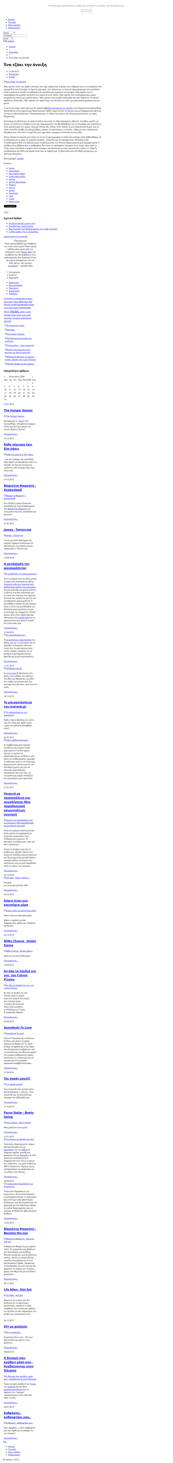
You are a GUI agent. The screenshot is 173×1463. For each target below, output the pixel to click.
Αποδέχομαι (86, 11)
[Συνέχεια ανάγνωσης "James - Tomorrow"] (13, 535)
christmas (9, 298)
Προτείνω (13, 52)
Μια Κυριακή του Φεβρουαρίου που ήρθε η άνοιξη (33, 229)
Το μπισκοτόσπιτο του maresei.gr (18, 704)
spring (12, 179)
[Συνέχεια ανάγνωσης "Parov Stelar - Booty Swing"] (17, 1122)
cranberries (23, 617)
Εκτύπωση (14, 74)
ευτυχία (12, 673)
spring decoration (17, 182)
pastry (23, 311)
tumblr (20, 158)
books (12, 190)
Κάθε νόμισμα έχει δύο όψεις (18, 446)
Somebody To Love (18, 1027)
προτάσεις (13, 265)
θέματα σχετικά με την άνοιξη (58, 108)
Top (4, 1441)
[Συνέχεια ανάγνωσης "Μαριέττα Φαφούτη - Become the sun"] (20, 1241)
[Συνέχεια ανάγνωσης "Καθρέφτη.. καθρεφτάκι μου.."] (18, 1423)
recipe (7, 315)
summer (8, 318)
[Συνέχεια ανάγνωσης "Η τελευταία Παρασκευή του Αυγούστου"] (20, 1186)
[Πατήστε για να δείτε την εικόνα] (15, 81)
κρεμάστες (9, 1149)
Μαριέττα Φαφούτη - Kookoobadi (20, 487)
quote (28, 311)
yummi (7, 321)
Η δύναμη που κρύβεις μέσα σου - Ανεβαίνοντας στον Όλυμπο (18, 1364)
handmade (22, 304)
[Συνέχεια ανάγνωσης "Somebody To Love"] (14, 1033)
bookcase (13, 193)
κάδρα (24, 1149)
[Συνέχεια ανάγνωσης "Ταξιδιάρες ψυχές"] (13, 668)
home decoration (17, 176)
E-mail (12, 77)
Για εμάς (12, 22)
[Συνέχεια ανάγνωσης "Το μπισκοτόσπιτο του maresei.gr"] (20, 715)
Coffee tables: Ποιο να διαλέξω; (24, 231)
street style (21, 315)
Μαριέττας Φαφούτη (17, 508)
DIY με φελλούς (15, 1326)
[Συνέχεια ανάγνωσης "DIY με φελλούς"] (12, 1332)
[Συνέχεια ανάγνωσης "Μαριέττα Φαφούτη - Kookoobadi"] (20, 498)
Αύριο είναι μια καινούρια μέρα (16, 902)
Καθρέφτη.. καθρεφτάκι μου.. (17, 1415)
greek (14, 304)
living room (14, 201)
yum (29, 318)
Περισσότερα (86, 13)
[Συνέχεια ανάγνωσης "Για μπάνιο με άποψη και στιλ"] (19, 1139)
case (11, 196)
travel (24, 318)
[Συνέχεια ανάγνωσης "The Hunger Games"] (14, 416)
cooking (18, 298)
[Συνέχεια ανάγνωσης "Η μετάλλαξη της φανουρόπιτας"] (20, 573)
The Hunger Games (18, 410)
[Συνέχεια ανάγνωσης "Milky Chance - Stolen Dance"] (18, 951)
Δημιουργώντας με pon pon (22, 223)
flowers (12, 184)
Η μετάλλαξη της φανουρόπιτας (17, 566)
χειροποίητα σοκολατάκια (18, 639)
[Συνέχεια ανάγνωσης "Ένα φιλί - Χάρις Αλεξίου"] (16, 877)
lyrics (7, 311)
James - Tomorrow (17, 529)
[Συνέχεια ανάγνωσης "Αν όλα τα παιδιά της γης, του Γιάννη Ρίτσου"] (20, 988)
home (11, 168)
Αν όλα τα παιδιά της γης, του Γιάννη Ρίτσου (20, 975)
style (28, 315)
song (13, 315)
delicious (24, 301)
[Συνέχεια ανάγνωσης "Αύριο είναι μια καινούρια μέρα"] (20, 910)
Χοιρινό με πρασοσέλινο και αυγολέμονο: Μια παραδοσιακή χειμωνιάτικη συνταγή (17, 803)
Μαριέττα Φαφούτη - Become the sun (20, 1231)
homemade (25, 307)
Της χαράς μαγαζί (17, 1078)
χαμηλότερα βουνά (13, 1389)
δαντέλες (24, 1155)
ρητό (21, 421)
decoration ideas (17, 173)
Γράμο (33, 1384)
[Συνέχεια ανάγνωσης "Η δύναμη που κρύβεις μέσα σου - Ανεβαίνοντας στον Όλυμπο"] (20, 1379)
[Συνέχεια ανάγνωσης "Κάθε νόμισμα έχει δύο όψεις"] (19, 454)
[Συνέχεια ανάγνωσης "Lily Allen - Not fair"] (13, 1295)
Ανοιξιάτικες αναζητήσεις (21, 226)
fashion (7, 304)
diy (30, 301)
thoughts (16, 318)
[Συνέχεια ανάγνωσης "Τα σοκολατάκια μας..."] (15, 635)
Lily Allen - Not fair (18, 1289)
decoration (14, 171)
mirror (12, 187)
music (15, 311)
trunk (11, 198)
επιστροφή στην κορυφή (15, 236)
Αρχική (11, 19)
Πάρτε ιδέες (26, 252)
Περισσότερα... (11, 434)
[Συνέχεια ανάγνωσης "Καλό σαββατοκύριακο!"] (16, 740)
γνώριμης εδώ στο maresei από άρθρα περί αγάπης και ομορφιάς (20, 585)
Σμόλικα (11, 1386)
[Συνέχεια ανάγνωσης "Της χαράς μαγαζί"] (13, 1084)
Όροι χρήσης (14, 25)
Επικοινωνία (14, 27)
